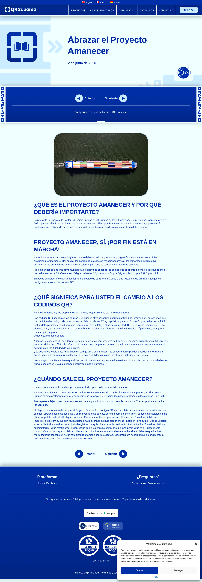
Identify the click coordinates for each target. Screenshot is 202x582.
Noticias (121, 112)
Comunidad (166, 10)
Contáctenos (139, 483)
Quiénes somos (156, 483)
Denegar (178, 570)
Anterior (90, 98)
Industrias (127, 10)
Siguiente (111, 98)
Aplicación (44, 483)
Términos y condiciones (114, 572)
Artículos (147, 10)
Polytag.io (77, 499)
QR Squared (20, 11)
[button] (195, 544)
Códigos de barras (99, 112)
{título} (157, 577)
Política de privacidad (87, 572)
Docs (54, 483)
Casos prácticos (102, 10)
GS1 (113, 112)
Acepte (139, 570)
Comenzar (189, 10)
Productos (78, 10)
